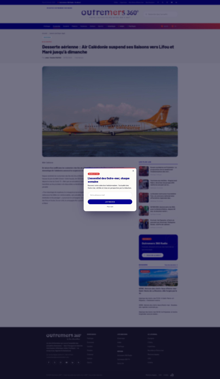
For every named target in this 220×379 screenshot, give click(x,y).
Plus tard (110, 207)
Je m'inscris (110, 202)
